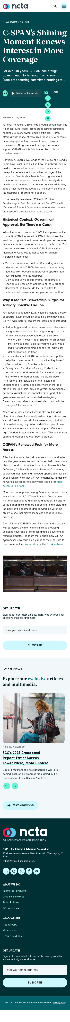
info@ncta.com (27, 861)
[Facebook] (29, 871)
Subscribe (35, 645)
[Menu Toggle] (63, 6)
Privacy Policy (59, 1002)
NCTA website (55, 544)
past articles (31, 544)
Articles (18, 746)
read (5, 544)
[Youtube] (36, 871)
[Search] (55, 6)
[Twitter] (21, 871)
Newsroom (10, 22)
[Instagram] (13, 871)
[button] (6, 786)
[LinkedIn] (6, 871)
